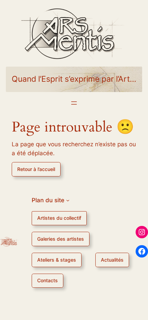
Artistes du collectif (59, 218)
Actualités (112, 260)
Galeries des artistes (60, 239)
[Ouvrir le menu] (74, 103)
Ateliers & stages (56, 260)
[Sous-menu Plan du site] (68, 200)
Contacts (47, 280)
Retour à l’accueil (36, 169)
